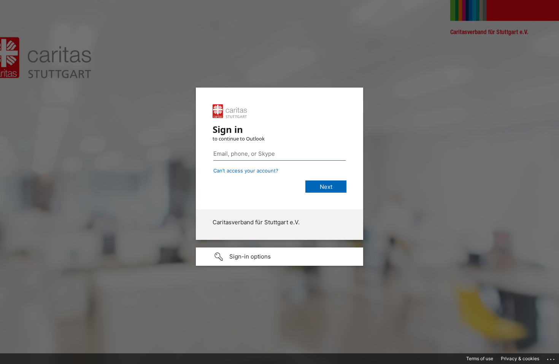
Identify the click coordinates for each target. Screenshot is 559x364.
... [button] (551, 357)
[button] (279, 256)
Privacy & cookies (520, 358)
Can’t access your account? (245, 171)
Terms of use (479, 358)
